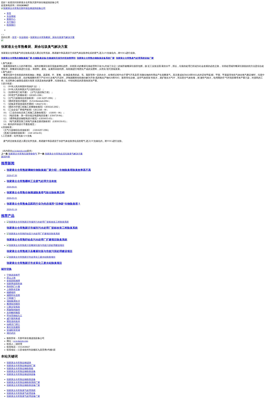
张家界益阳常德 (14, 283)
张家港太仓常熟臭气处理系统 (21, 390)
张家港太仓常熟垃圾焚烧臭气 (22, 154)
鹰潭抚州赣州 (13, 304)
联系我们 (11, 25)
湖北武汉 (11, 333)
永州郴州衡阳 (13, 313)
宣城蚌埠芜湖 (13, 330)
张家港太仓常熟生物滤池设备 (21, 374)
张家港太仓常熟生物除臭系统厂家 (23, 382)
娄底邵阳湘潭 (13, 281)
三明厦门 (11, 298)
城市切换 (6, 269)
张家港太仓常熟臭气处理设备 (21, 393)
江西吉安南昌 (13, 307)
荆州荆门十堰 (13, 286)
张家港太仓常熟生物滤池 (19, 363)
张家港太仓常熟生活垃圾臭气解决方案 (64, 154)
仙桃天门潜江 (13, 324)
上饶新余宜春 (13, 289)
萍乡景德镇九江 (14, 315)
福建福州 (11, 292)
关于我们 (11, 22)
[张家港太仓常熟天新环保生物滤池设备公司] (23, 8)
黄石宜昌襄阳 (13, 327)
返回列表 (5, 156)
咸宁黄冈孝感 (13, 318)
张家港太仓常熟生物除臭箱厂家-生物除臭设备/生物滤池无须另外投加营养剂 (38, 58)
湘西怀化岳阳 (13, 295)
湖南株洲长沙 (13, 301)
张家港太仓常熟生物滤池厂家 (21, 365)
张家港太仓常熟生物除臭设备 (21, 371)
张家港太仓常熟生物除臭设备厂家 (23, 385)
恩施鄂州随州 (13, 310)
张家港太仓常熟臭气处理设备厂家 (23, 396)
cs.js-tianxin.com (19, 151)
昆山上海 (11, 278)
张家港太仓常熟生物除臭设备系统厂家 (96, 58)
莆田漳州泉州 (13, 321)
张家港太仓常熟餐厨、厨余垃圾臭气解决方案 (52, 37)
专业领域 (11, 16)
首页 (9, 13)
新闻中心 (11, 19)
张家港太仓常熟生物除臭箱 (20, 368)
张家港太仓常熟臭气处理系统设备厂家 (135, 58)
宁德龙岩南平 (13, 275)
